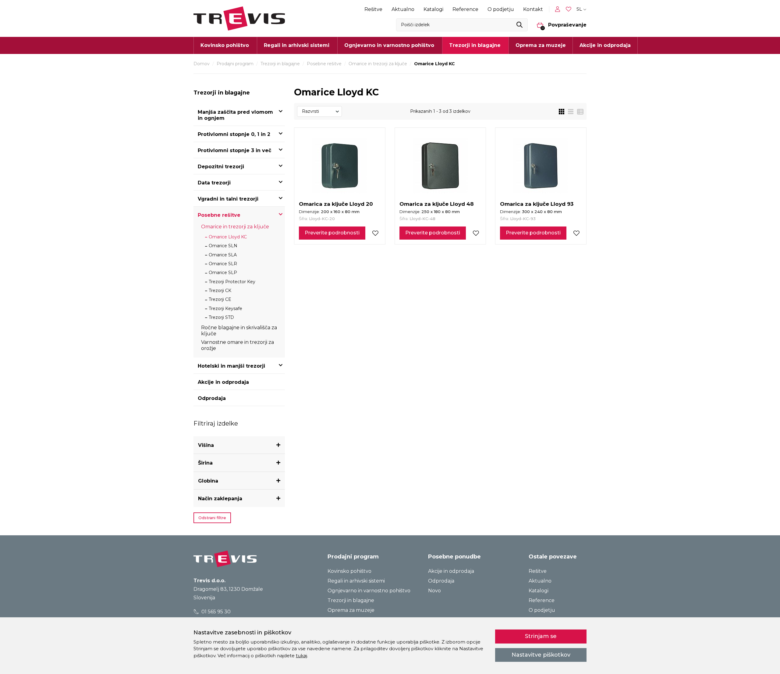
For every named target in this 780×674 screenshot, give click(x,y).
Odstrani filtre (212, 517)
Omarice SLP (223, 272)
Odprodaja (212, 398)
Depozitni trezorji (221, 166)
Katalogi (433, 9)
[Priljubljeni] (569, 9)
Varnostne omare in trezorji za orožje (237, 345)
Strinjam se (541, 636)
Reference (465, 9)
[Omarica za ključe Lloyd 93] (540, 165)
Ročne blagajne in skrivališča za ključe (239, 331)
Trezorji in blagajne (280, 63)
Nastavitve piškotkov (541, 654)
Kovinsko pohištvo (349, 571)
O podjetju (501, 9)
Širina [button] (205, 463)
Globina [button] (208, 481)
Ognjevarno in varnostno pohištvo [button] (389, 45)
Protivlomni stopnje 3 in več (234, 150)
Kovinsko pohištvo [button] (224, 45)
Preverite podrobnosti (332, 233)
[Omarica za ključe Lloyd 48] (440, 165)
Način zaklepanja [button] (220, 498)
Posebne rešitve (324, 63)
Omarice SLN (223, 245)
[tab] (239, 445)
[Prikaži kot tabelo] (578, 111)
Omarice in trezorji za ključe (378, 63)
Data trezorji (214, 183)
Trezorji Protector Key (232, 281)
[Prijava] (559, 9)
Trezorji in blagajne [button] (475, 45)
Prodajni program (235, 63)
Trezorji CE (220, 299)
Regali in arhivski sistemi (356, 581)
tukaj (301, 655)
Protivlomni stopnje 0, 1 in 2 (234, 134)
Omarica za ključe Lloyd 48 (436, 204)
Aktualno (403, 9)
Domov (201, 63)
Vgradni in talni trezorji (228, 199)
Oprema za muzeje (541, 45)
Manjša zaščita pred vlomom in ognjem (235, 115)
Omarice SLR (223, 263)
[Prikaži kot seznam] (568, 111)
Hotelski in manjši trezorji (231, 366)
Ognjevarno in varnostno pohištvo (369, 591)
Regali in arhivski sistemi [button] (296, 45)
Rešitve (373, 9)
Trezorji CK (220, 290)
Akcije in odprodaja (605, 45)
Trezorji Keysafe (225, 308)
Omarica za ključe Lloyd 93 (536, 204)
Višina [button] (206, 445)
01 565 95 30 (215, 612)
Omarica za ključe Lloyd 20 (336, 204)
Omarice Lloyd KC (228, 237)
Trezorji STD (221, 317)
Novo (434, 591)
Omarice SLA (223, 255)
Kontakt (533, 9)
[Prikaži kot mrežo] (561, 111)
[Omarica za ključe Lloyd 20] (339, 165)
